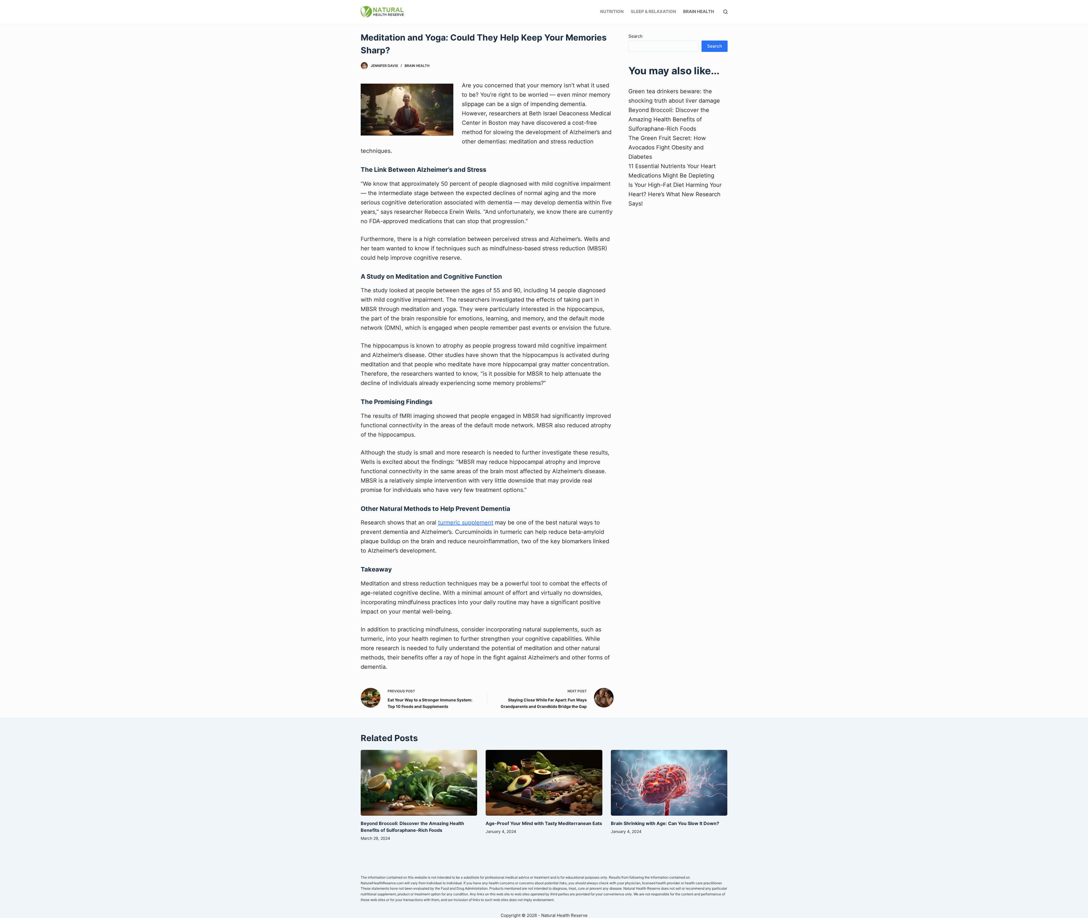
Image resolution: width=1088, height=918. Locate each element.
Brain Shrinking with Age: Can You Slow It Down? (665, 823)
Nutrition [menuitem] (612, 11)
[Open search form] (725, 12)
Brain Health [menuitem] (698, 11)
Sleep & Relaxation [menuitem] (653, 11)
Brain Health (417, 66)
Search (635, 36)
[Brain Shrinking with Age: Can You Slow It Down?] (669, 783)
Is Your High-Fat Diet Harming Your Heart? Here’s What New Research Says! (675, 194)
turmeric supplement (465, 522)
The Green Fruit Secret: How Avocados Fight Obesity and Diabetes (667, 147)
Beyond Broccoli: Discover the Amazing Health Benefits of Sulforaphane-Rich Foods (668, 119)
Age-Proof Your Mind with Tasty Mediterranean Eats (544, 823)
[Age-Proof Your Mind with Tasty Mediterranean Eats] (544, 783)
